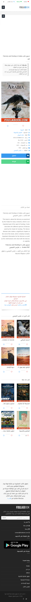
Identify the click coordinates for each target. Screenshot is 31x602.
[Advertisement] (15, 36)
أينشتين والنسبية (24, 431)
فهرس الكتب (26, 587)
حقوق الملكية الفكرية (24, 576)
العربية (22, 130)
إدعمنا (26, 529)
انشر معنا (26, 525)
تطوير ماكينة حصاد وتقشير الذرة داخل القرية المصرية (7, 431)
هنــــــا (9, 498)
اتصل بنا (26, 522)
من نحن (28, 569)
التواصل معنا (7, 305)
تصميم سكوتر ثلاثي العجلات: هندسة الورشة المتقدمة (7, 404)
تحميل (14, 155)
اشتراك (4, 518)
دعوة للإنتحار (10, 367)
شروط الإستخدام (25, 583)
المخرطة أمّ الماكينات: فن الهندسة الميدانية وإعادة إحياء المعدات (23, 404)
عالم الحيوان (21, 135)
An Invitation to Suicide (7, 340)
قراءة (14, 161)
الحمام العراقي (25, 340)
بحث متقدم (10, 2)
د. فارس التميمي (18, 150)
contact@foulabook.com (21, 532)
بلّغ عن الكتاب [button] (21, 305)
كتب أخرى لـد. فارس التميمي (21, 316)
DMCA (28, 573)
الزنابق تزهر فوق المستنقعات (23, 367)
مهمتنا (25, 2)
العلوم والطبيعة (18, 132)
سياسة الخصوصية (25, 580)
